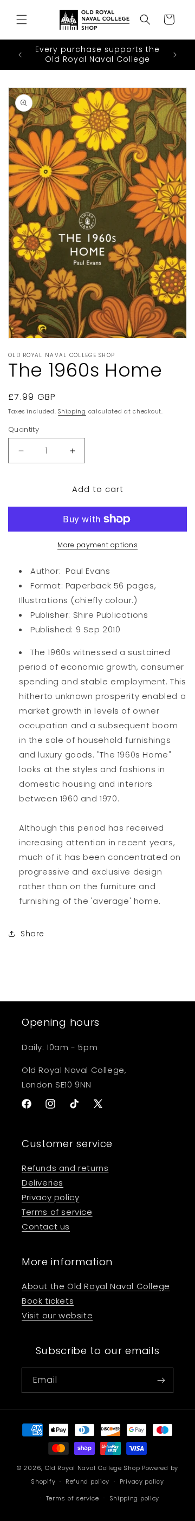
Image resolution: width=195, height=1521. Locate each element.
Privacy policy (50, 1197)
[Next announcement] (175, 55)
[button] (22, 19)
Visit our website (57, 1315)
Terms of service (57, 1212)
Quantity (23, 429)
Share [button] (32, 933)
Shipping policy (134, 1498)
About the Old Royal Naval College (96, 1286)
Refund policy (87, 1481)
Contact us (46, 1226)
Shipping (72, 411)
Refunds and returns (65, 1168)
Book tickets (48, 1300)
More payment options (97, 544)
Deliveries (42, 1182)
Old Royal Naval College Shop (92, 1468)
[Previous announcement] (20, 55)
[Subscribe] (161, 1380)
